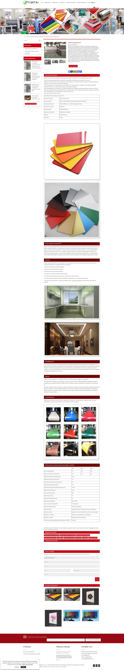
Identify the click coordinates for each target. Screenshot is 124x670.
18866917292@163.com (88, 658)
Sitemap (53, 666)
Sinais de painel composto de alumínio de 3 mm (35, 97)
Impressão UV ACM (87, 623)
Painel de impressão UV (50, 537)
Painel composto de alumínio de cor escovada (55, 545)
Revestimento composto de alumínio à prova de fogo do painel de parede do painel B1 (36, 64)
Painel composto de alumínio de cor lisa (77, 543)
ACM (62, 537)
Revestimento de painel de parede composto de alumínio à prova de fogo (36, 87)
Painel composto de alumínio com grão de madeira (80, 545)
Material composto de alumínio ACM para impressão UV (70, 604)
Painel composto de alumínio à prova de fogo (80, 547)
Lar (42, 2)
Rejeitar (16, 667)
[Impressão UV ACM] (90, 615)
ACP (58, 537)
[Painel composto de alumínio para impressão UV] (90, 596)
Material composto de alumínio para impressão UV (52, 629)
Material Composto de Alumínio (67, 535)
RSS (56, 666)
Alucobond (78, 537)
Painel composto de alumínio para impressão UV (50, 36)
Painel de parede (93, 537)
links (49, 666)
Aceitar (23, 667)
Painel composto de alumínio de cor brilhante (55, 543)
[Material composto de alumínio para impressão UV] (53, 618)
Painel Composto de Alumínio (36, 36)
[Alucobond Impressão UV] (47, 62)
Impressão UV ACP (68, 623)
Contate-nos (92, 2)
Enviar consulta (82, 2)
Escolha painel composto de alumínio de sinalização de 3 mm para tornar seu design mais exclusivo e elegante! (63, 652)
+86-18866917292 (86, 655)
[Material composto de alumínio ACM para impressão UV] (72, 594)
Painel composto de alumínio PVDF (53, 549)
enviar (97, 579)
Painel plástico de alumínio (83, 535)
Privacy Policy (63, 666)
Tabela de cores (71, 2)
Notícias (62, 2)
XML (59, 666)
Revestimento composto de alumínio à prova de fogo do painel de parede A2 (36, 76)
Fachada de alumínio (69, 537)
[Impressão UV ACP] (72, 615)
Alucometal (85, 537)
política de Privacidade (27, 664)
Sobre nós (48, 2)
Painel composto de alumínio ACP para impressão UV (53, 604)
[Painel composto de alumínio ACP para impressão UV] (53, 594)
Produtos (55, 2)
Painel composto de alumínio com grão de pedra (56, 547)
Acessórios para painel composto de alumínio (31, 52)
